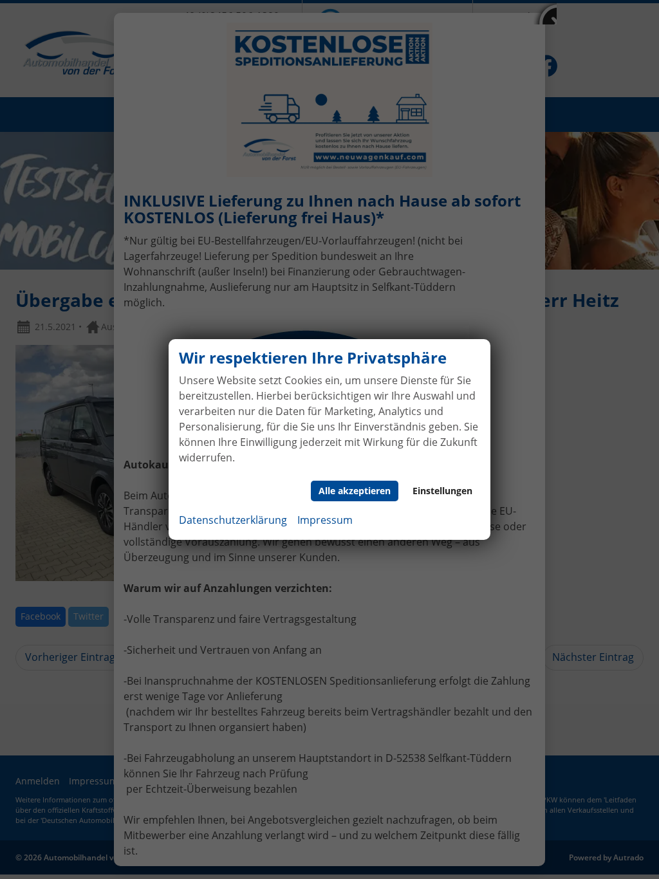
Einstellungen (442, 491)
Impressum (325, 520)
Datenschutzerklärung (233, 520)
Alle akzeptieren (355, 491)
